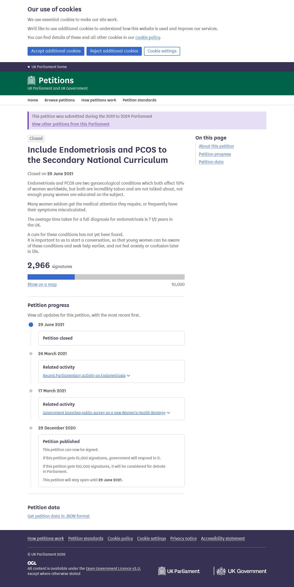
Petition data (211, 161)
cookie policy (147, 37)
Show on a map (42, 284)
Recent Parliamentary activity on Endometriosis (84, 375)
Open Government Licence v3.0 (113, 568)
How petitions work (98, 100)
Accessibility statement (223, 538)
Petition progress (215, 154)
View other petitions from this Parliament (71, 124)
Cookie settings (162, 51)
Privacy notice (183, 538)
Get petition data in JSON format (59, 516)
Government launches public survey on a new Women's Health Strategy (104, 412)
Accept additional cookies (56, 51)
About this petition (216, 146)
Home (33, 100)
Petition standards (139, 100)
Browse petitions (60, 100)
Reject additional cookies (114, 51)
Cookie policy (120, 538)
